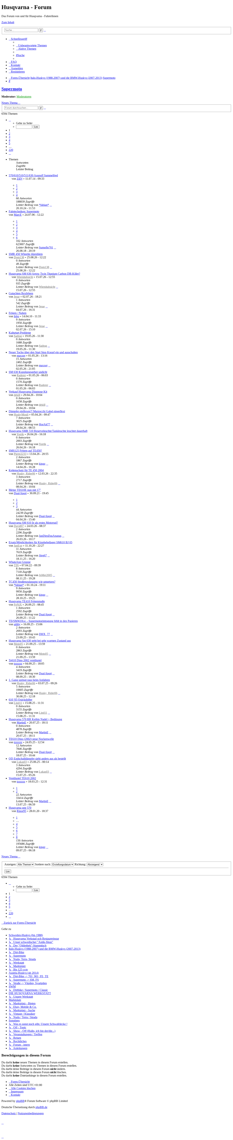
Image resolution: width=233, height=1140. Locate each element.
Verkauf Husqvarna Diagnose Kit (28, 391)
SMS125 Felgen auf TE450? (25, 450)
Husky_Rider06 (26, 473)
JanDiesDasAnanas (50, 535)
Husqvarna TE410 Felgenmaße (27, 601)
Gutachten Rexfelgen (21, 293)
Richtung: (81, 864)
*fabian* (44, 204)
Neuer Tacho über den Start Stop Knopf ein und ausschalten (43, 352)
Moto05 (18, 643)
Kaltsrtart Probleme (20, 332)
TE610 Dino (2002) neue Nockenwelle (31, 738)
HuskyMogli (21, 414)
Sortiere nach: (43, 864)
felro (16, 316)
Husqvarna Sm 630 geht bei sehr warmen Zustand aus (40, 640)
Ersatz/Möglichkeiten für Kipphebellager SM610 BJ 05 (40, 542)
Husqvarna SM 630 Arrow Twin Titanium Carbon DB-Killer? (44, 273)
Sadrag (18, 335)
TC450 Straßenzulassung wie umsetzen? (32, 581)
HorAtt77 (44, 424)
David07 (19, 525)
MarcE (18, 214)
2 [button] (9, 133)
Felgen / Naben (17, 313)
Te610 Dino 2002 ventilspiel (25, 660)
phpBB (20, 1101)
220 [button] (11, 149)
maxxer (21, 355)
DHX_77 (44, 634)
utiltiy (17, 624)
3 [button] (9, 136)
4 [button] (9, 140)
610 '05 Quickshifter (20, 699)
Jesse (17, 296)
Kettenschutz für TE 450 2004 (26, 470)
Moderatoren (24, 96)
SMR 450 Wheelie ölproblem (26, 254)
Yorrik (20, 434)
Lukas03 (22, 761)
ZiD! (19, 178)
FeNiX (18, 604)
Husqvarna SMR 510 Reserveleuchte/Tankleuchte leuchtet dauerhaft (48, 430)
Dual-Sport (20, 493)
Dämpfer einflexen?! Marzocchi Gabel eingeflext (37, 411)
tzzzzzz (18, 663)
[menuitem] (31, 45)
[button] (10, 119)
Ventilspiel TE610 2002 (22, 778)
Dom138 (19, 257)
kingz (42, 463)
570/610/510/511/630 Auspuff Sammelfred (33, 175)
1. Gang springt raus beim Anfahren (29, 679)
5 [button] (9, 143)
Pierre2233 (20, 453)
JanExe (18, 545)
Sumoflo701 (46, 247)
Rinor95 (21, 811)
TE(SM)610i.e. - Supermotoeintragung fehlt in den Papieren (43, 621)
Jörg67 (43, 555)
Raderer (21, 375)
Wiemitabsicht (25, 276)
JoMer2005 (45, 575)
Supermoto (11, 88)
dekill (17, 394)
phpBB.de (41, 1107)
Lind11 (18, 702)
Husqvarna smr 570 (20, 807)
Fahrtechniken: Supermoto (24, 211)
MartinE (21, 722)
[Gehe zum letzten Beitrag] (51, 204)
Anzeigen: (10, 864)
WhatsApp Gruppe (20, 562)
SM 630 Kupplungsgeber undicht (28, 372)
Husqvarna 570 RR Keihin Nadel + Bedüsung (35, 719)
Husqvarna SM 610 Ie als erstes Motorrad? (33, 522)
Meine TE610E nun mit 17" (25, 489)
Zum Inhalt (7, 22)
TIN (16, 565)
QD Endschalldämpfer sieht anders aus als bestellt (37, 758)
